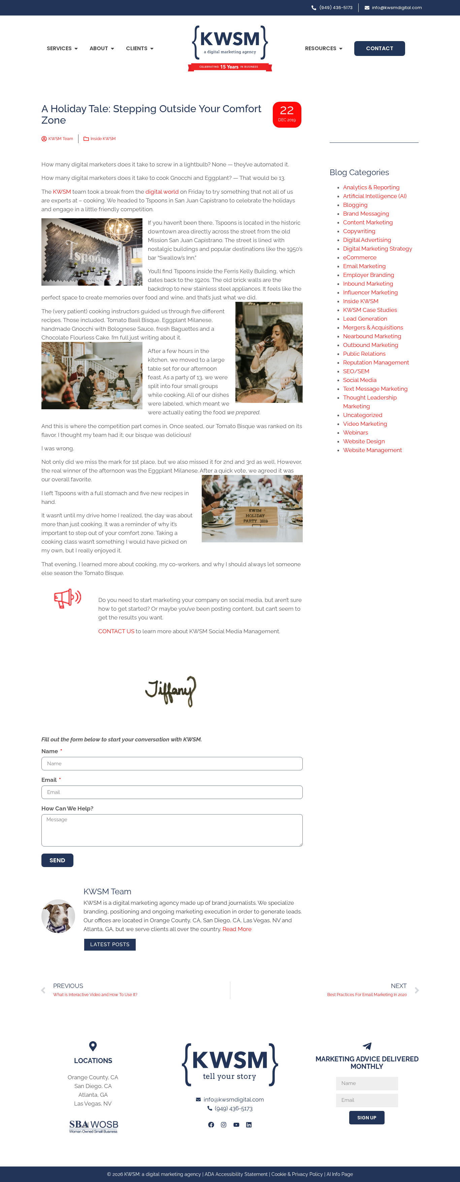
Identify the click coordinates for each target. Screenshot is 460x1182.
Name (50, 751)
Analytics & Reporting (371, 187)
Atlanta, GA (93, 1094)
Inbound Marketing (368, 283)
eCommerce (359, 257)
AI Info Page (340, 1174)
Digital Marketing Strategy (377, 248)
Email (49, 780)
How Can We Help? (67, 809)
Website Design (364, 441)
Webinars (355, 432)
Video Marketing (365, 423)
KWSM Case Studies (370, 310)
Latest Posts (110, 944)
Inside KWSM (103, 138)
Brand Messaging (366, 213)
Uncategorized (363, 415)
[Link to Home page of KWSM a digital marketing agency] (230, 48)
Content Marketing (368, 222)
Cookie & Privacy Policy (297, 1174)
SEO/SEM (356, 371)
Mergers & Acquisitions (373, 327)
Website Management (372, 450)
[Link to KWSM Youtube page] (236, 1124)
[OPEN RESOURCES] (340, 48)
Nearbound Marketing (372, 336)
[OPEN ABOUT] (112, 48)
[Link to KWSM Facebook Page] (211, 1124)
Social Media (359, 380)
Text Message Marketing (375, 388)
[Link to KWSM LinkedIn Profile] (248, 1124)
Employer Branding (368, 274)
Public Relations (364, 353)
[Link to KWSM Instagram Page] (223, 1124)
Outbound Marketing (370, 345)
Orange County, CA (93, 1077)
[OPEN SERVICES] (76, 48)
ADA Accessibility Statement (236, 1174)
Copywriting (359, 231)
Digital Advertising (367, 239)
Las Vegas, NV (93, 1103)
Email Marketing (364, 266)
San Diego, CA (93, 1086)
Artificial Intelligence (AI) (375, 196)
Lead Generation (365, 318)
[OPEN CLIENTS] (152, 48)
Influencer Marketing (370, 292)
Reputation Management (376, 362)
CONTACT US (116, 631)
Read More (237, 929)
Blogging (355, 204)
